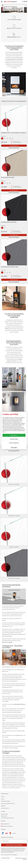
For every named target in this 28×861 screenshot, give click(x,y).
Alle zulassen (14, 435)
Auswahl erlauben (14, 439)
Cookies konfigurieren (14, 442)
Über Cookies (14, 447)
